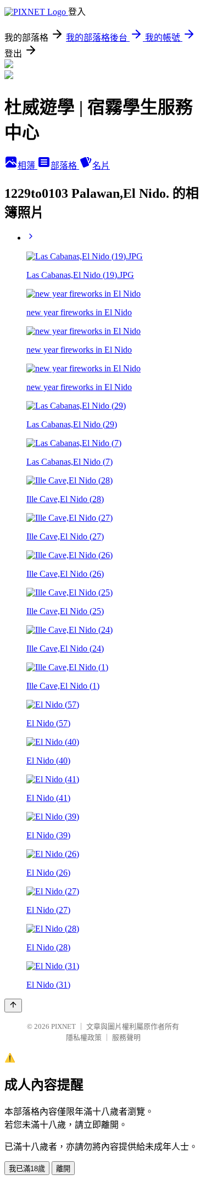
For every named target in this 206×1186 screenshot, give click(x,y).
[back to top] (13, 1005)
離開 (63, 1169)
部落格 (65, 165)
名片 (101, 165)
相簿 (27, 165)
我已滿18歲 (27, 1169)
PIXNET (63, 1026)
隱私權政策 (84, 1037)
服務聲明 (126, 1037)
